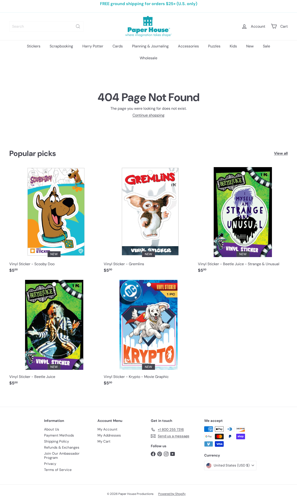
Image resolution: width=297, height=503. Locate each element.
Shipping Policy (56, 441)
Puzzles (214, 46)
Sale (266, 46)
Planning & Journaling (150, 46)
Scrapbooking (61, 46)
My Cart (103, 441)
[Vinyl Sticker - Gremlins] (149, 222)
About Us (51, 429)
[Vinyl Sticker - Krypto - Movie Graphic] (149, 335)
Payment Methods (59, 435)
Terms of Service (58, 469)
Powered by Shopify (172, 494)
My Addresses (109, 435)
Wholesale (148, 58)
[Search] (78, 26)
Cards (118, 46)
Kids (233, 46)
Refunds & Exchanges (61, 447)
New (250, 46)
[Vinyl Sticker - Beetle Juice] (54, 335)
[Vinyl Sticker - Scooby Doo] (54, 222)
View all (281, 153)
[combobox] (46, 26)
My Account (107, 429)
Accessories (188, 46)
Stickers (33, 46)
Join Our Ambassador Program (62, 455)
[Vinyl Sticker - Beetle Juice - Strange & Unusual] (243, 222)
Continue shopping (148, 115)
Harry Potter (92, 46)
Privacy (50, 463)
